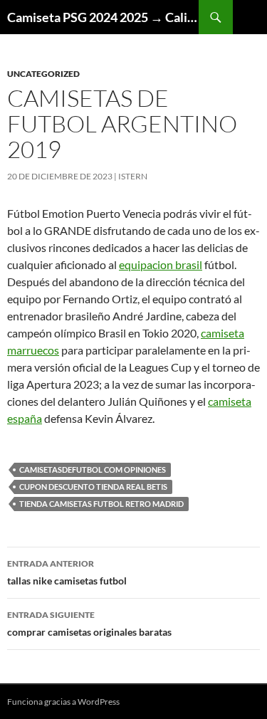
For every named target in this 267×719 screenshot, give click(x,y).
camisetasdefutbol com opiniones (92, 469)
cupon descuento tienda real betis (93, 486)
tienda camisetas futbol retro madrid (101, 503)
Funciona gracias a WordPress (63, 701)
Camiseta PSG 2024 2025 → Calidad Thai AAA (103, 17)
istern (132, 176)
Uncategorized (43, 73)
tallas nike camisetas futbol (67, 572)
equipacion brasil (160, 264)
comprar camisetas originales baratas (89, 623)
